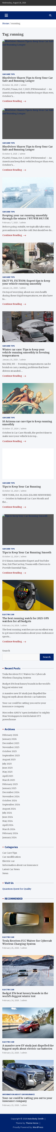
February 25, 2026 (10, 947)
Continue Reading (12, 101)
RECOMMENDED (14, 898)
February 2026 (10, 735)
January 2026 (9, 739)
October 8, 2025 (9, 153)
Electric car (8, 614)
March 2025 (8, 780)
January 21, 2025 (10, 287)
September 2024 (11, 804)
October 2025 (9, 751)
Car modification (11, 856)
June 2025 (7, 767)
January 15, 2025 (10, 359)
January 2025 (9, 788)
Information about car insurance (20, 865)
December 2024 (10, 792)
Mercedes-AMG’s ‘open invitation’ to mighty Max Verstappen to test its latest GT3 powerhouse (26, 716)
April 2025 (7, 776)
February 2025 (10, 784)
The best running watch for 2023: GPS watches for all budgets (25, 620)
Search (6, 650)
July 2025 (7, 763)
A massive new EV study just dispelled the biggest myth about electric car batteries (28, 1047)
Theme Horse (32, 1123)
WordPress (38, 1127)
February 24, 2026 (10, 1000)
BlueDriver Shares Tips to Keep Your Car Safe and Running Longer (27, 79)
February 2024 (10, 833)
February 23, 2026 (10, 1052)
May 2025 (7, 771)
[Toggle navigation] (6, 15)
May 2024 (7, 821)
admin (23, 85)
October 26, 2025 (10, 85)
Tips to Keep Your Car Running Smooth (26, 552)
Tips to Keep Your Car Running (21, 486)
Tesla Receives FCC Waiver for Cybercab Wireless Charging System (27, 942)
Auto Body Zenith (36, 1118)
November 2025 (10, 747)
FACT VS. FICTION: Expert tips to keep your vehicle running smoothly (26, 282)
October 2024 (9, 800)
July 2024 (7, 812)
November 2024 (11, 796)
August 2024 (9, 808)
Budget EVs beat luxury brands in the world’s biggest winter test (25, 995)
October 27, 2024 (10, 428)
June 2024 (7, 817)
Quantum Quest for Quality (16, 888)
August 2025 (9, 759)
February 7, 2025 (10, 222)
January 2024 (9, 837)
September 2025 (11, 755)
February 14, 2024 (10, 625)
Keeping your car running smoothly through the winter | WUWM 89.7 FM (25, 217)
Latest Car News (11, 869)
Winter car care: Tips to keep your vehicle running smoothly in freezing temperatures (26, 352)
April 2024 (7, 825)
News (5, 873)
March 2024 (8, 829)
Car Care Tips (8, 74)
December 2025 (10, 743)
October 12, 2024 (10, 556)
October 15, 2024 (10, 490)
